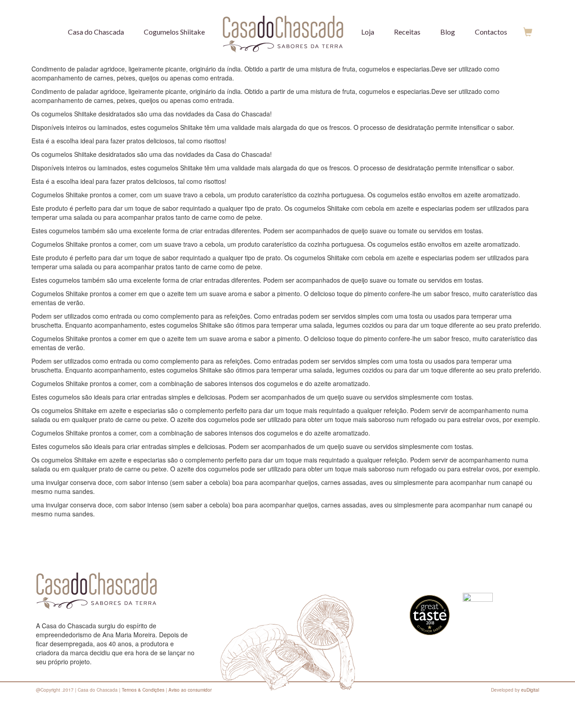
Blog (447, 31)
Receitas (407, 31)
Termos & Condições (143, 690)
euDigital (530, 690)
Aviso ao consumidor (190, 690)
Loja (367, 31)
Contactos (491, 31)
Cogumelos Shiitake (174, 31)
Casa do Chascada (96, 31)
